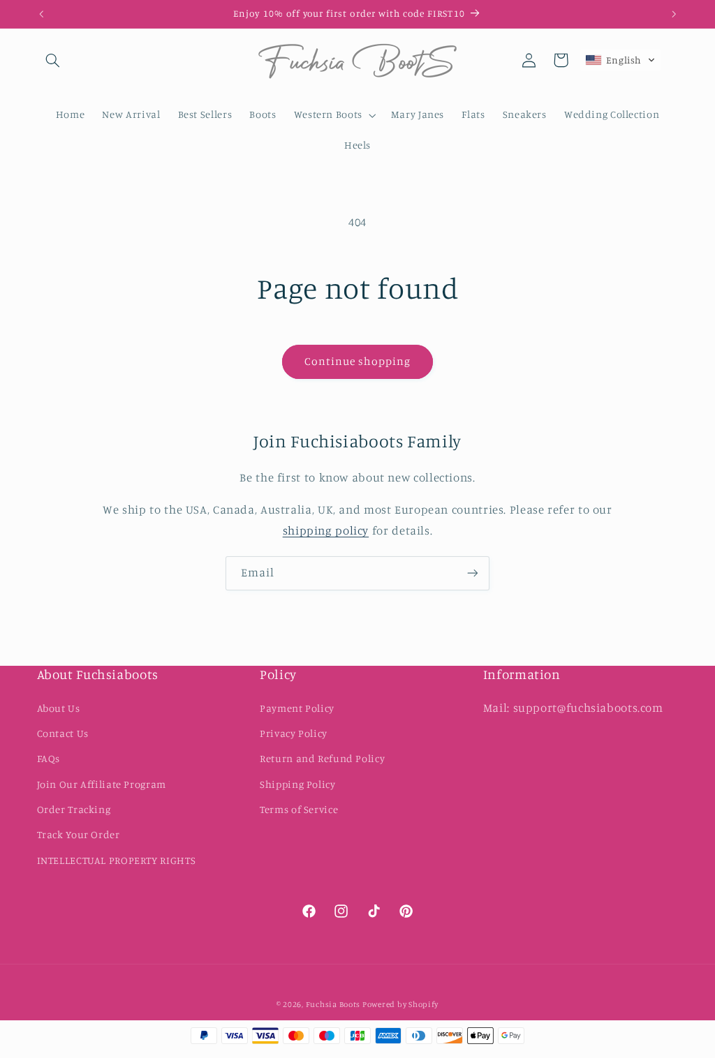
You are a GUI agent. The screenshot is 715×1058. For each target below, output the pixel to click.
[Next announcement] (673, 14)
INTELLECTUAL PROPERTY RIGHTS (116, 860)
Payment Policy (297, 708)
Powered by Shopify (400, 1004)
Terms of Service (299, 809)
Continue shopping (357, 361)
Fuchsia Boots (334, 1004)
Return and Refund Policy (322, 758)
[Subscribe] (473, 573)
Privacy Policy (293, 733)
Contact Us (63, 733)
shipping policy (326, 530)
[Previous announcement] (41, 14)
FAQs (49, 758)
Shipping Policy (297, 784)
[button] (53, 60)
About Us (58, 708)
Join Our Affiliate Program (101, 784)
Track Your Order (78, 834)
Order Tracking (74, 809)
